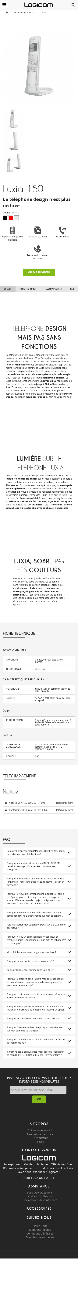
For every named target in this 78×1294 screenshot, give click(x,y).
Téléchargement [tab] (53, 288)
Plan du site (40, 1226)
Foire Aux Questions (40, 1192)
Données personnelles (40, 1237)
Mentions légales (40, 1229)
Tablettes (42, 1164)
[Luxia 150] (14, 118)
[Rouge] (11, 218)
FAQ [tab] (72, 288)
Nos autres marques (40, 1134)
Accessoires (39, 1208)
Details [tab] (8, 288)
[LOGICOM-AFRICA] (38, 4)
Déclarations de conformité (40, 1200)
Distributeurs (40, 1138)
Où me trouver (39, 272)
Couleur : (11, 212)
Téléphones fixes (22, 12)
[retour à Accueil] (7, 12)
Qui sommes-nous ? (39, 1130)
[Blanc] (16, 218)
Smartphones (12, 1164)
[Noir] (5, 218)
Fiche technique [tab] (28, 288)
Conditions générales (40, 1233)
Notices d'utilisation (40, 1196)
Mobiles (29, 1164)
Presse (40, 1141)
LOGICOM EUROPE (43, 1178)
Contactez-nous (39, 1150)
